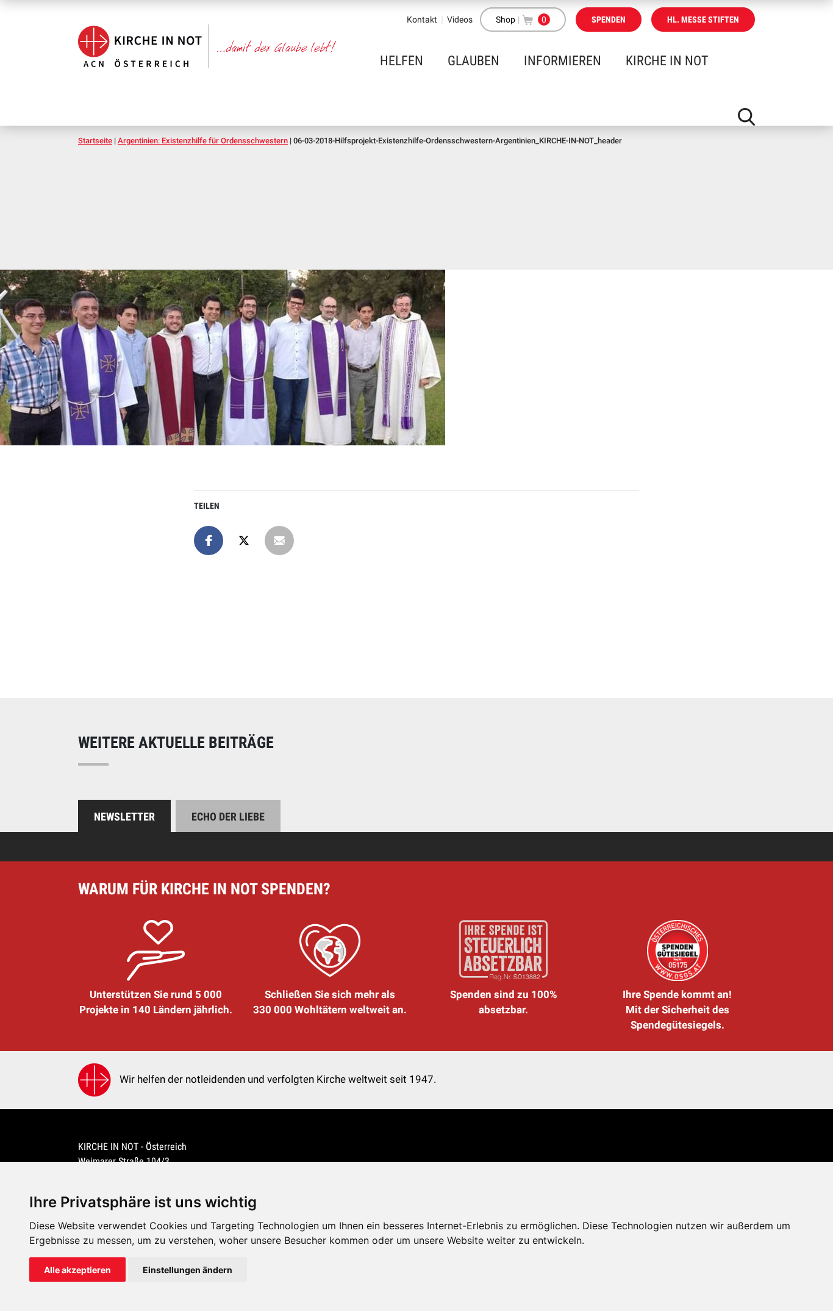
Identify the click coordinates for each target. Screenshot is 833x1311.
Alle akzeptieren (77, 1270)
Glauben (473, 60)
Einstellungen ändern (187, 1270)
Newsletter (124, 816)
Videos (460, 19)
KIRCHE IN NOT (667, 60)
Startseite (95, 140)
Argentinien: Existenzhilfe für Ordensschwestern (203, 140)
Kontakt (422, 19)
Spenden (609, 19)
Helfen (401, 60)
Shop (505, 19)
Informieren (562, 60)
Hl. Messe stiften (703, 19)
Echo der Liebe (228, 816)
